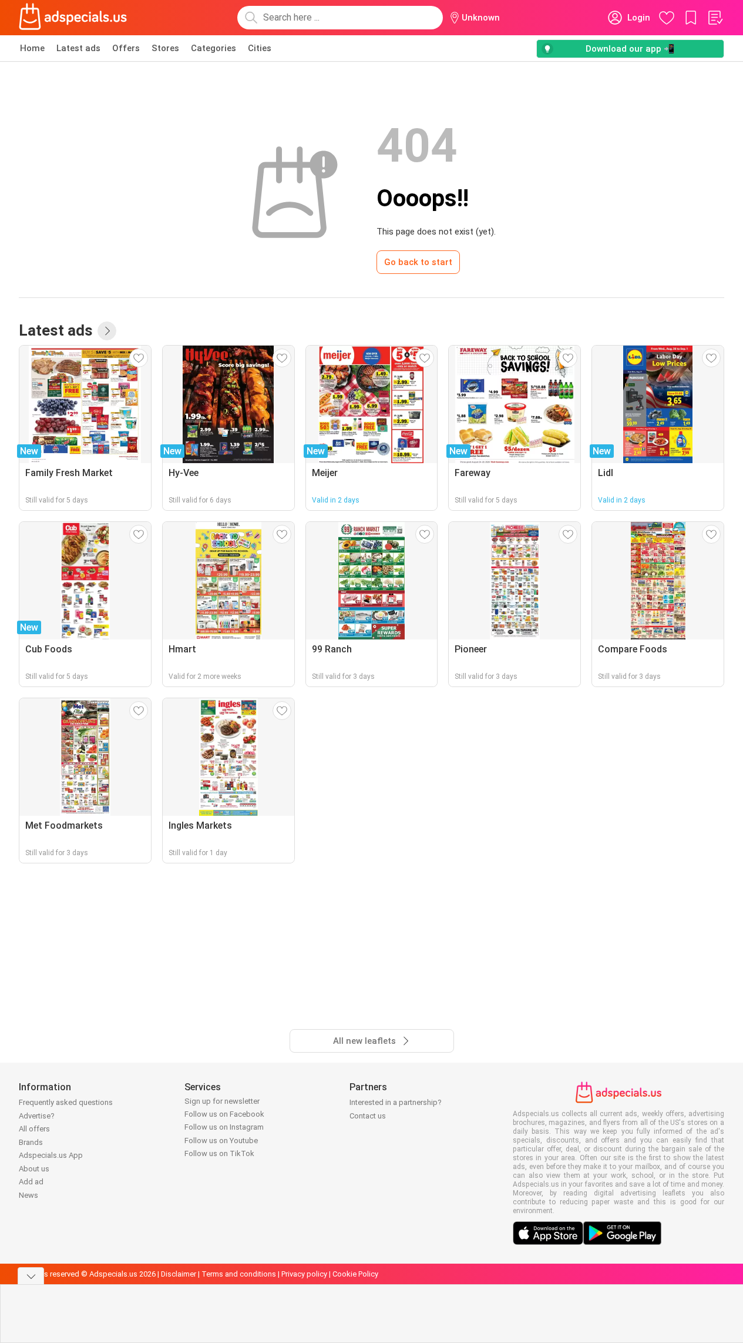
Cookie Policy (355, 1274)
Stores (165, 48)
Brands (31, 1142)
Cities (259, 48)
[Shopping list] (714, 17)
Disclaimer (178, 1274)
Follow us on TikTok (219, 1153)
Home (32, 48)
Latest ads (78, 48)
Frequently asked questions (66, 1102)
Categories (213, 48)
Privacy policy (304, 1274)
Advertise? (37, 1115)
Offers (126, 48)
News (28, 1195)
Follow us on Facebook (224, 1114)
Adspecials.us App (51, 1155)
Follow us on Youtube (221, 1140)
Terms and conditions (238, 1274)
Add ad (31, 1181)
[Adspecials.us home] (73, 17)
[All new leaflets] (107, 330)
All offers (34, 1128)
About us (34, 1168)
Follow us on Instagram (224, 1127)
